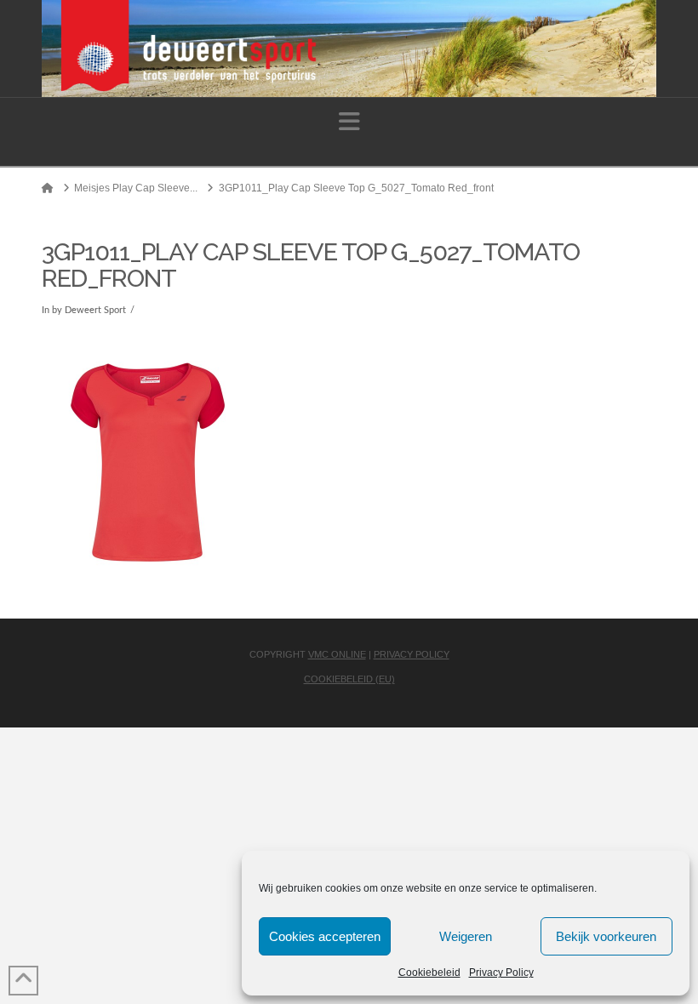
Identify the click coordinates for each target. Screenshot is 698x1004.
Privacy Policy (501, 972)
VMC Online (337, 654)
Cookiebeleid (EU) (349, 679)
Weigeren (465, 936)
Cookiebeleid (429, 972)
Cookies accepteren (324, 936)
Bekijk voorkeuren (606, 936)
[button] (349, 122)
